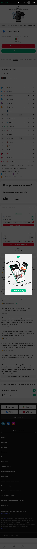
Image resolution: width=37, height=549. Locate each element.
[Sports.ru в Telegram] (3, 424)
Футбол (7, 25)
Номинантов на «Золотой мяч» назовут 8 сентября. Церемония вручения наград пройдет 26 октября (17, 356)
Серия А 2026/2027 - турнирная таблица (29, 25)
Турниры (12, 25)
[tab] (15, 250)
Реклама (3, 457)
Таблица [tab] (15, 59)
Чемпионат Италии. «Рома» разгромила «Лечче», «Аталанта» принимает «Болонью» (16, 300)
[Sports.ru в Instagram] (14, 424)
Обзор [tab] (3, 59)
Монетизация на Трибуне (8, 471)
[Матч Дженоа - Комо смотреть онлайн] (18, 239)
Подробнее (4, 528)
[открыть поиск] (24, 2)
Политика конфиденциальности (10, 486)
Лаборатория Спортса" (7, 495)
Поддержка (4, 461)
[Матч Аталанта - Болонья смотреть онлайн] (18, 220)
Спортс (3, 25)
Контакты (4, 447)
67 (3, 360)
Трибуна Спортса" (6, 466)
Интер (19, 42)
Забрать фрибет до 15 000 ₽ (17, 225)
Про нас (3, 437)
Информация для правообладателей (11, 490)
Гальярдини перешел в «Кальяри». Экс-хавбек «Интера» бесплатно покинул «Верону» (15, 309)
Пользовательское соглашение (10, 481)
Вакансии (4, 452)
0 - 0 (21, 114)
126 (4, 303)
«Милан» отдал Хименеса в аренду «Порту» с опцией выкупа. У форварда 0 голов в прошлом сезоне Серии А (18, 289)
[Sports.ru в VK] (9, 424)
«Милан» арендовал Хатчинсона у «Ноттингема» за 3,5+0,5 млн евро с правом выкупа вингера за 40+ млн (18, 268)
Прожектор (4, 476)
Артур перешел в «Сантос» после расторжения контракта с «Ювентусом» (16, 278)
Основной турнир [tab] (12, 78)
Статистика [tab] (32, 59)
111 (3, 374)
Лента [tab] (26, 59)
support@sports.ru (6, 513)
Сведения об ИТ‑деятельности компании (12, 500)
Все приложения (18, 417)
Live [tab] (5, 78)
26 (4, 350)
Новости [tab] (21, 59)
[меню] (33, 2)
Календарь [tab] (9, 59)
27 (3, 338)
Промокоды (4, 505)
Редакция (4, 442)
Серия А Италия (18, 25)
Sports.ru (5, 518)
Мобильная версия (18, 431)
